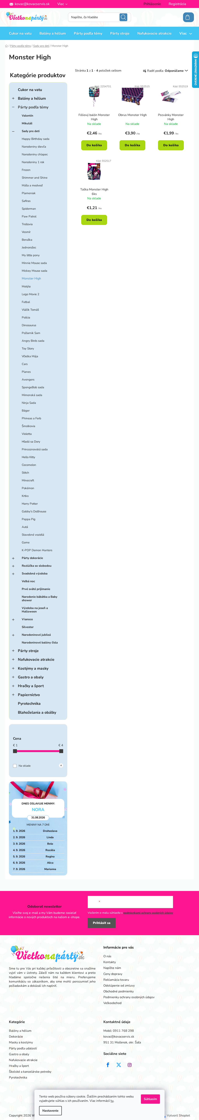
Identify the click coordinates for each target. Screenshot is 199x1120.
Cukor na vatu (30, 89)
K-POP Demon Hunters (37, 550)
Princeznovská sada (35, 449)
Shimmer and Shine (34, 178)
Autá (25, 527)
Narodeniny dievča (34, 147)
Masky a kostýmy (21, 1042)
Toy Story (28, 348)
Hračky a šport (31, 685)
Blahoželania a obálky (37, 712)
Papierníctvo (29, 694)
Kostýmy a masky (33, 668)
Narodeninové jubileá (36, 635)
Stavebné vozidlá (33, 535)
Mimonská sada (32, 395)
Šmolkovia (28, 426)
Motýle (26, 286)
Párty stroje (28, 650)
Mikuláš (27, 123)
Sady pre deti (31, 131)
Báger (26, 411)
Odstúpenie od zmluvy (119, 985)
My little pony (31, 255)
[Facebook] (107, 1064)
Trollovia (27, 224)
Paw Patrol (29, 216)
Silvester (28, 627)
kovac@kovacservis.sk (32, 4)
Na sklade (40, 766)
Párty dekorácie (32, 558)
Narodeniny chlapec (35, 154)
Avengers (28, 379)
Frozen (26, 170)
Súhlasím (150, 1099)
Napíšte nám (112, 968)
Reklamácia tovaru (116, 980)
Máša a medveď (32, 185)
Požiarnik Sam (31, 333)
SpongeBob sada (33, 387)
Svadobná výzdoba (34, 573)
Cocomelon (29, 465)
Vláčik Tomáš (30, 310)
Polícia (26, 317)
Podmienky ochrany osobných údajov (128, 997)
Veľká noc (28, 581)
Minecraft (28, 480)
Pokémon (28, 488)
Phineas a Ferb (31, 418)
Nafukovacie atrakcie (36, 659)
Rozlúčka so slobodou (36, 566)
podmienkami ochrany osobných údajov (148, 913)
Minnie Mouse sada (34, 263)
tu (112, 1101)
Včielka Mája (30, 356)
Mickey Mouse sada (34, 271)
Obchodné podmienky (118, 991)
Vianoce (27, 619)
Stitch (25, 473)
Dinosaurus (29, 325)
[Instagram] (129, 1064)
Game (26, 542)
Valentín (27, 116)
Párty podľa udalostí (23, 1048)
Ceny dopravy (112, 974)
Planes (26, 372)
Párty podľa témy (33, 107)
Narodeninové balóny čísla (40, 642)
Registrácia (177, 4)
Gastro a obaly (31, 677)
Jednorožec (29, 247)
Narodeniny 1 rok (33, 162)
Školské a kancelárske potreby (30, 1072)
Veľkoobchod (112, 1003)
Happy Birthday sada (35, 139)
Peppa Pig (28, 519)
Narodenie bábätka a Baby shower (39, 598)
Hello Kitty (28, 457)
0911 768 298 (123, 1031)
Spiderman (29, 209)
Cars (25, 364)
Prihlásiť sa (101, 923)
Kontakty (109, 962)
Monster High (31, 278)
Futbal (26, 302)
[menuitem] (20, 33)
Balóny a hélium (32, 98)
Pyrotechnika (29, 703)
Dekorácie (16, 1036)
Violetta (27, 434)
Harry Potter (30, 504)
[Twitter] (118, 1064)
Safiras (26, 201)
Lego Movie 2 (30, 294)
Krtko (25, 496)
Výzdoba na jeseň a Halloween (35, 609)
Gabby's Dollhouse (34, 511)
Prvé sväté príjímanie (36, 589)
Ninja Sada (29, 403)
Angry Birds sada (33, 341)
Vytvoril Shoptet (178, 1115)
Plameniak (29, 193)
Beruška (27, 240)
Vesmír (26, 232)
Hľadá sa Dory (31, 442)
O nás (107, 956)
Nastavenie (50, 1111)
